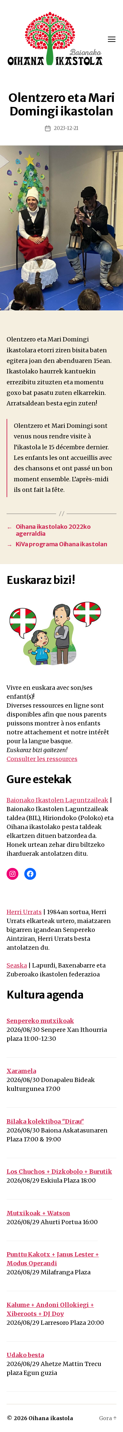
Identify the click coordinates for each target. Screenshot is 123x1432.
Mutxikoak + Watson (38, 1213)
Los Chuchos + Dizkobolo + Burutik (59, 1171)
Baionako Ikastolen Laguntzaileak (57, 800)
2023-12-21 (66, 128)
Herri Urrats (24, 912)
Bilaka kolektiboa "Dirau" (45, 1121)
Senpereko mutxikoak (40, 1021)
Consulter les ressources (42, 759)
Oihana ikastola (51, 1418)
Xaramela (21, 1071)
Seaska (17, 965)
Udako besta (25, 1355)
